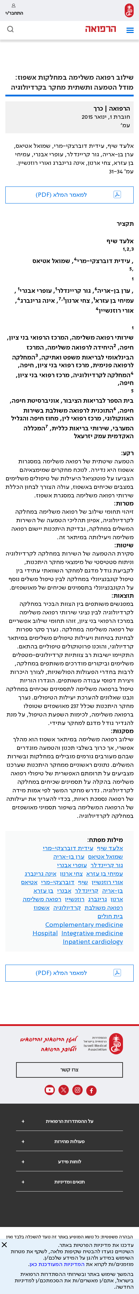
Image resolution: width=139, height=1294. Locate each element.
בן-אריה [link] (112, 891)
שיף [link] (83, 882)
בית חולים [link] (110, 916)
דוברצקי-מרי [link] (57, 882)
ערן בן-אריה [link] (68, 857)
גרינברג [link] (97, 899)
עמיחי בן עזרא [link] (104, 874)
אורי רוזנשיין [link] (107, 882)
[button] (127, 30)
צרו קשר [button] (69, 1070)
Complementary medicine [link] (84, 925)
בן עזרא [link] (43, 891)
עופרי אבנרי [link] (72, 865)
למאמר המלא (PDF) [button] (61, 195)
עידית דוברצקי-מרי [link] (68, 848)
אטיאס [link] (29, 882)
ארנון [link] (116, 899)
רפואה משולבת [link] (103, 908)
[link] (129, 10)
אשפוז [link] (42, 908)
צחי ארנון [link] (71, 874)
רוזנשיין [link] (74, 899)
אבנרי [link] (64, 891)
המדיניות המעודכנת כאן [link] (57, 1264)
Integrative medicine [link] (92, 933)
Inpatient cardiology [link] (93, 942)
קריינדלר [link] (86, 891)
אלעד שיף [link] (110, 848)
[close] (4, 1247)
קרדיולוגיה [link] (67, 908)
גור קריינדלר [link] (107, 865)
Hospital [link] (45, 933)
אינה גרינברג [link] (40, 874)
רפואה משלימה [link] (41, 899)
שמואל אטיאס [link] (105, 857)
